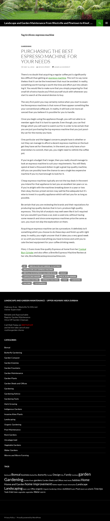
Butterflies (34, 475)
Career (49, 475)
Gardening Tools (11, 399)
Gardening (26, 46)
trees (15, 492)
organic (39, 488)
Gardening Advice (12, 393)
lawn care (26, 489)
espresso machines (50, 280)
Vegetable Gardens (12, 445)
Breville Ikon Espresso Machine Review (39, 273)
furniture (75, 475)
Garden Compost (11, 358)
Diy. (62, 475)
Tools (6, 492)
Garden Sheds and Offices (15, 383)
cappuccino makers (31, 276)
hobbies (76, 480)
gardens (38, 480)
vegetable (21, 492)
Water (37, 492)
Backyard (7, 475)
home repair (57, 484)
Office (33, 489)
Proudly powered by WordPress (29, 517)
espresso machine (57, 77)
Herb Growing (10, 404)
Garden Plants (10, 378)
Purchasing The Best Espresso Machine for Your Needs (49, 56)
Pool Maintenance (12, 429)
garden (84, 474)
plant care (84, 489)
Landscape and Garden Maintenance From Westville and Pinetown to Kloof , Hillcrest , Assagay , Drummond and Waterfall (48, 23)
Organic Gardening (12, 424)
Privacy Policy (9, 517)
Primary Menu (106, 23)
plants (91, 489)
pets (73, 489)
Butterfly (42, 474)
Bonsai (7, 347)
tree (11, 492)
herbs (70, 480)
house (65, 484)
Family (67, 474)
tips (101, 488)
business (25, 474)
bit (24, 266)
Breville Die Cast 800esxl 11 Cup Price (45, 266)
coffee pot (49, 276)
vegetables (29, 492)
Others (59, 489)
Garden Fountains (12, 368)
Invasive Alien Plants (13, 414)
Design (57, 474)
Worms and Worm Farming (16, 455)
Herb (65, 480)
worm (43, 492)
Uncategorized (10, 440)
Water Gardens (11, 450)
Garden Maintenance (13, 373)
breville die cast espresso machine (38, 269)
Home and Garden (14, 484)
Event (64, 280)
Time (96, 488)
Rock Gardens (10, 435)
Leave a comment (62, 67)
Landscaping (9, 419)
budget (63, 273)
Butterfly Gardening (13, 352)
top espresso (40, 283)
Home (85, 480)
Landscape (82, 484)
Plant (78, 489)
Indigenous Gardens (13, 409)
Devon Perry (44, 67)
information (72, 484)
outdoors (67, 488)
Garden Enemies (11, 363)
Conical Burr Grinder (67, 276)
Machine (27, 283)
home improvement (38, 484)
